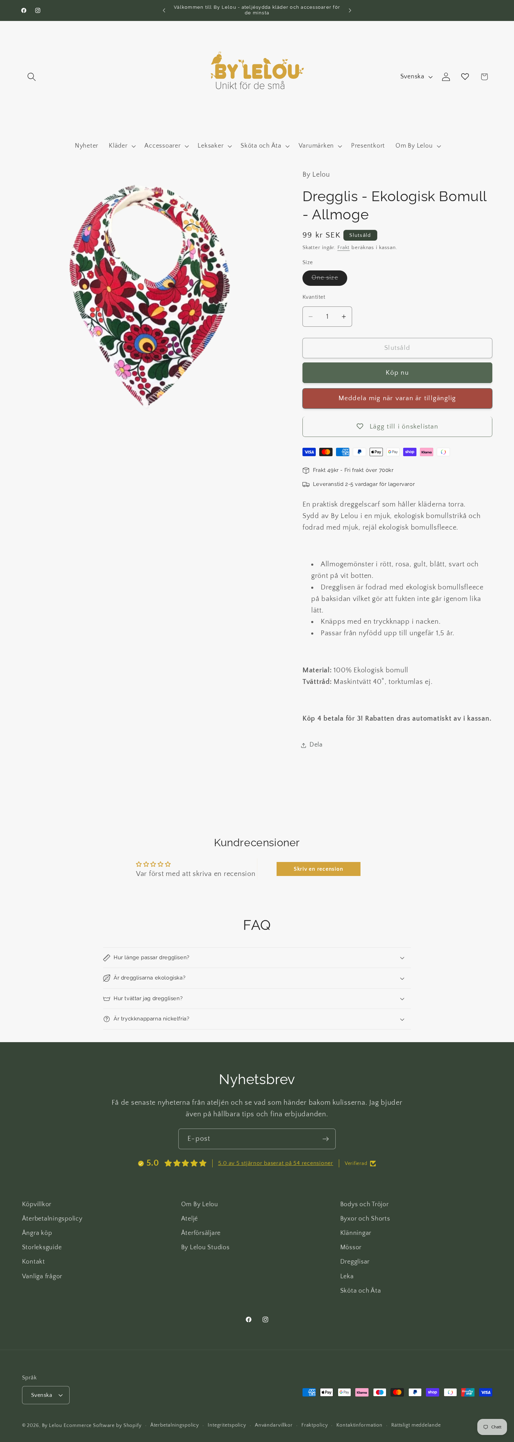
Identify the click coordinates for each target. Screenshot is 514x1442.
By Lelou (52, 1425)
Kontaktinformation (359, 1425)
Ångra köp (37, 1233)
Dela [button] (316, 745)
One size (329, 280)
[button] (31, 76)
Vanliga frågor (42, 1276)
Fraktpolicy (314, 1425)
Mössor (351, 1247)
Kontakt (33, 1261)
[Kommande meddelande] (350, 10)
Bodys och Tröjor (364, 1204)
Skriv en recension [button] (318, 869)
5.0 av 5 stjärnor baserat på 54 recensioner (275, 1163)
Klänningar (356, 1233)
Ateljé (189, 1218)
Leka (347, 1276)
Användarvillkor (274, 1425)
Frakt (343, 248)
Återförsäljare (201, 1233)
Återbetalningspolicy (52, 1218)
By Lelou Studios (205, 1247)
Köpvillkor (37, 1204)
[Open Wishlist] (465, 76)
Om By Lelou (199, 1204)
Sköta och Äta (360, 1290)
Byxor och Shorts (365, 1218)
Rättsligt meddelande (416, 1425)
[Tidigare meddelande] (164, 10)
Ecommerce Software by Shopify (102, 1425)
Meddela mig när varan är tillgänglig (397, 398)
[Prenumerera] (325, 1139)
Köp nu (397, 372)
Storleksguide (42, 1247)
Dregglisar (355, 1261)
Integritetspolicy (227, 1425)
